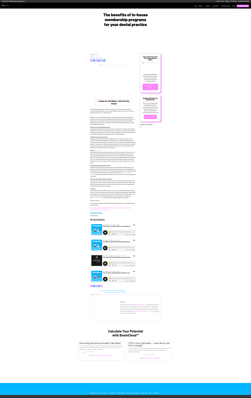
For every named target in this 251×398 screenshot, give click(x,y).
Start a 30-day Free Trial (243, 6)
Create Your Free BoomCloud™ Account (142, 311)
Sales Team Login (135, 393)
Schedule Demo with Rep (243, 1)
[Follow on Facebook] (91, 60)
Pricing (233, 6)
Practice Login (220, 1)
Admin (127, 393)
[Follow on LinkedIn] (104, 60)
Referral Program (94, 393)
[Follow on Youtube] (102, 60)
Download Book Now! (150, 87)
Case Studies (215, 6)
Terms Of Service (103, 393)
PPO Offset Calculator (225, 6)
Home (195, 6)
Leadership (155, 393)
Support (228, 1)
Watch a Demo (234, 1)
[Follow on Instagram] (99, 60)
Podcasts (208, 6)
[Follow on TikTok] (96, 60)
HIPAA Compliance (121, 393)
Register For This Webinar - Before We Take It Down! (114, 102)
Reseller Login (144, 393)
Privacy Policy (112, 393)
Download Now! (150, 117)
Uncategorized (96, 56)
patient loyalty (97, 150)
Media (150, 393)
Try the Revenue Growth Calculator (102, 355)
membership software (97, 197)
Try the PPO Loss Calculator (150, 358)
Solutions (201, 6)
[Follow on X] (94, 60)
